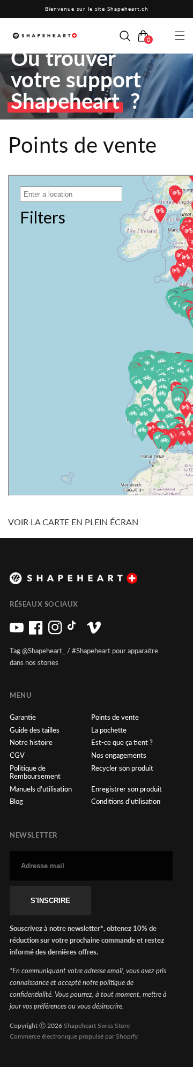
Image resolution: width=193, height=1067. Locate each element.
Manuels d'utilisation (41, 789)
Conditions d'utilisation (125, 801)
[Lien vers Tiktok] (74, 632)
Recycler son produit (122, 768)
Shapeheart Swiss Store (97, 1025)
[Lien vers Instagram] (55, 632)
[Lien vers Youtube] (17, 632)
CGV (17, 755)
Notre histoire (31, 742)
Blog (16, 801)
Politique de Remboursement (35, 772)
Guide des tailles (35, 730)
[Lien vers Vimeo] (94, 632)
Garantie (23, 717)
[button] (125, 36)
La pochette (109, 730)
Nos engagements (118, 755)
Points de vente (115, 717)
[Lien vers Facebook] (36, 632)
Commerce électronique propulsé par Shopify (74, 1036)
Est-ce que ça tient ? (122, 742)
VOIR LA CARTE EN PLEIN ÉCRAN (73, 522)
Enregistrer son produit (126, 789)
